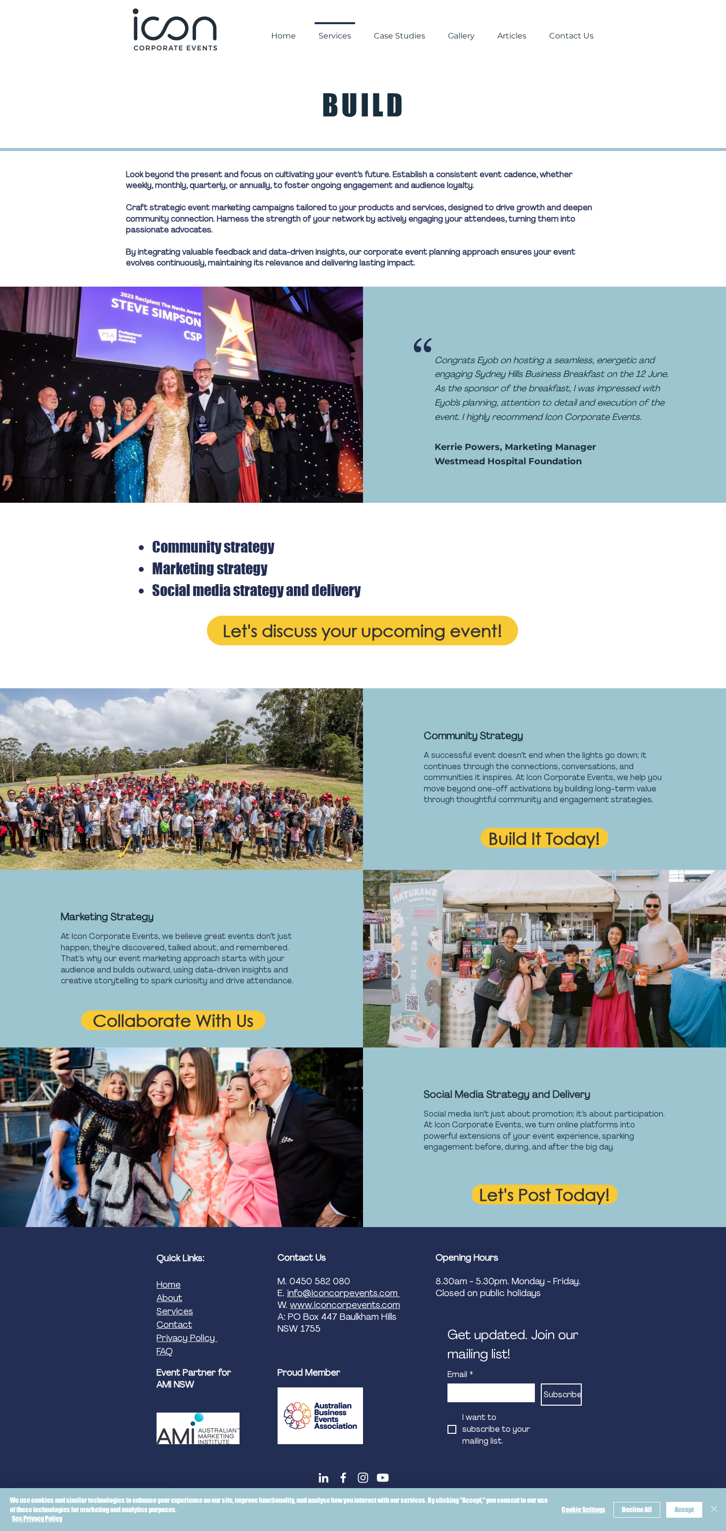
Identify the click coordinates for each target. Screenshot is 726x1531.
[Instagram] (363, 1478)
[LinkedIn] (323, 1478)
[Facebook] (343, 1478)
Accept (684, 1509)
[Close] (714, 1509)
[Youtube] (383, 1478)
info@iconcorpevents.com (343, 1293)
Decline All (637, 1509)
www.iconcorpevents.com (345, 1305)
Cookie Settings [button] (583, 1509)
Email (460, 1375)
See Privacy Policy (37, 1518)
